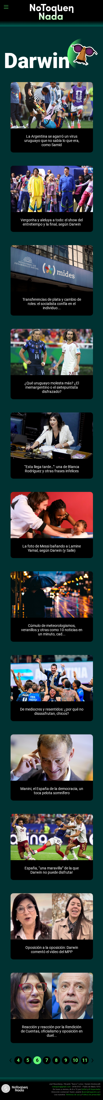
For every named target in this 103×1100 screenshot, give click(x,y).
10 (75, 1060)
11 (84, 1060)
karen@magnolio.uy (90, 1092)
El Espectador (94, 1089)
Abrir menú (7, 7)
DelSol (84, 1089)
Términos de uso (73, 1094)
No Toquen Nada (51, 16)
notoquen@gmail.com (61, 1086)
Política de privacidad (91, 1094)
